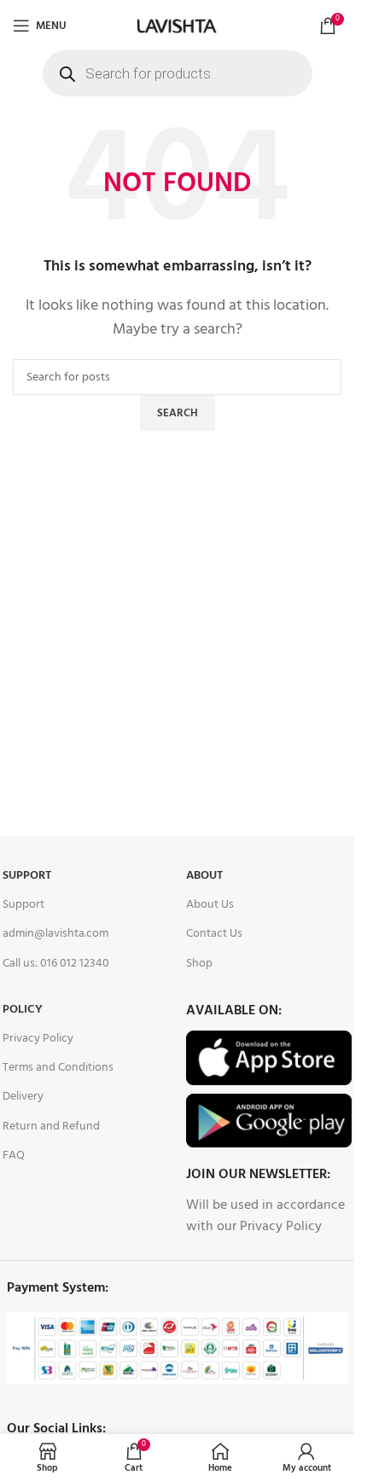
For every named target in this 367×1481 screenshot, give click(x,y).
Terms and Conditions (58, 1067)
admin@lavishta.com (55, 934)
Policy (23, 1009)
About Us (210, 905)
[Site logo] (176, 26)
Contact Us (214, 934)
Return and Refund (51, 1126)
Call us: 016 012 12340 (56, 963)
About (204, 876)
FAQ (14, 1155)
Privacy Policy (38, 1038)
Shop (199, 963)
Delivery (23, 1096)
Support (27, 876)
